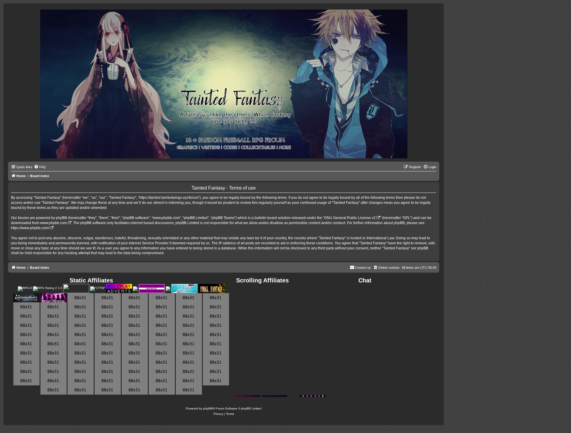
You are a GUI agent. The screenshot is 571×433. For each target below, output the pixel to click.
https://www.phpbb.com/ (30, 228)
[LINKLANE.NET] (152, 288)
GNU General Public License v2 (350, 218)
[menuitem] (40, 167)
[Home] (223, 84)
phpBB (208, 408)
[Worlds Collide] (168, 288)
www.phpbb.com (53, 223)
